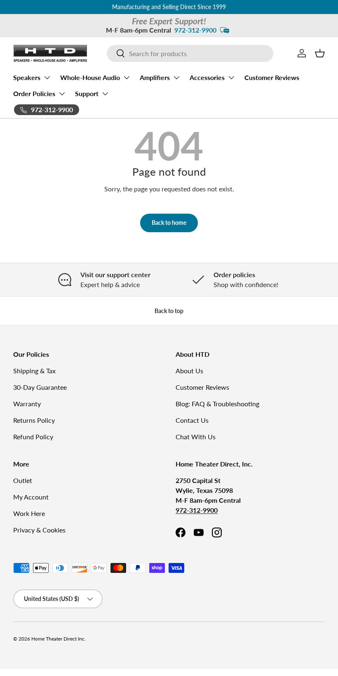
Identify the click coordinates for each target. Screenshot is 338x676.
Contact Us (192, 420)
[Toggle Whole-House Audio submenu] (126, 77)
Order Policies (34, 93)
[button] (320, 53)
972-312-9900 (195, 30)
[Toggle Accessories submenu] (231, 77)
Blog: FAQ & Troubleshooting (217, 403)
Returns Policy (34, 420)
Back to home (169, 222)
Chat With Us (196, 436)
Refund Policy (33, 436)
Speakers (26, 77)
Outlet (22, 480)
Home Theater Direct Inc (57, 639)
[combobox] (190, 53)
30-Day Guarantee (40, 387)
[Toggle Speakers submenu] (47, 77)
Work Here (29, 513)
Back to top (169, 310)
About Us (189, 371)
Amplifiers (155, 77)
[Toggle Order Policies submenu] (62, 94)
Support (87, 93)
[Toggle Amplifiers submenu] (176, 77)
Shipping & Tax (34, 371)
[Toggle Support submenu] (105, 94)
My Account (31, 497)
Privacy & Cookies (39, 530)
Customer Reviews (271, 77)
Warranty (27, 403)
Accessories (207, 77)
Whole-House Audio (90, 77)
